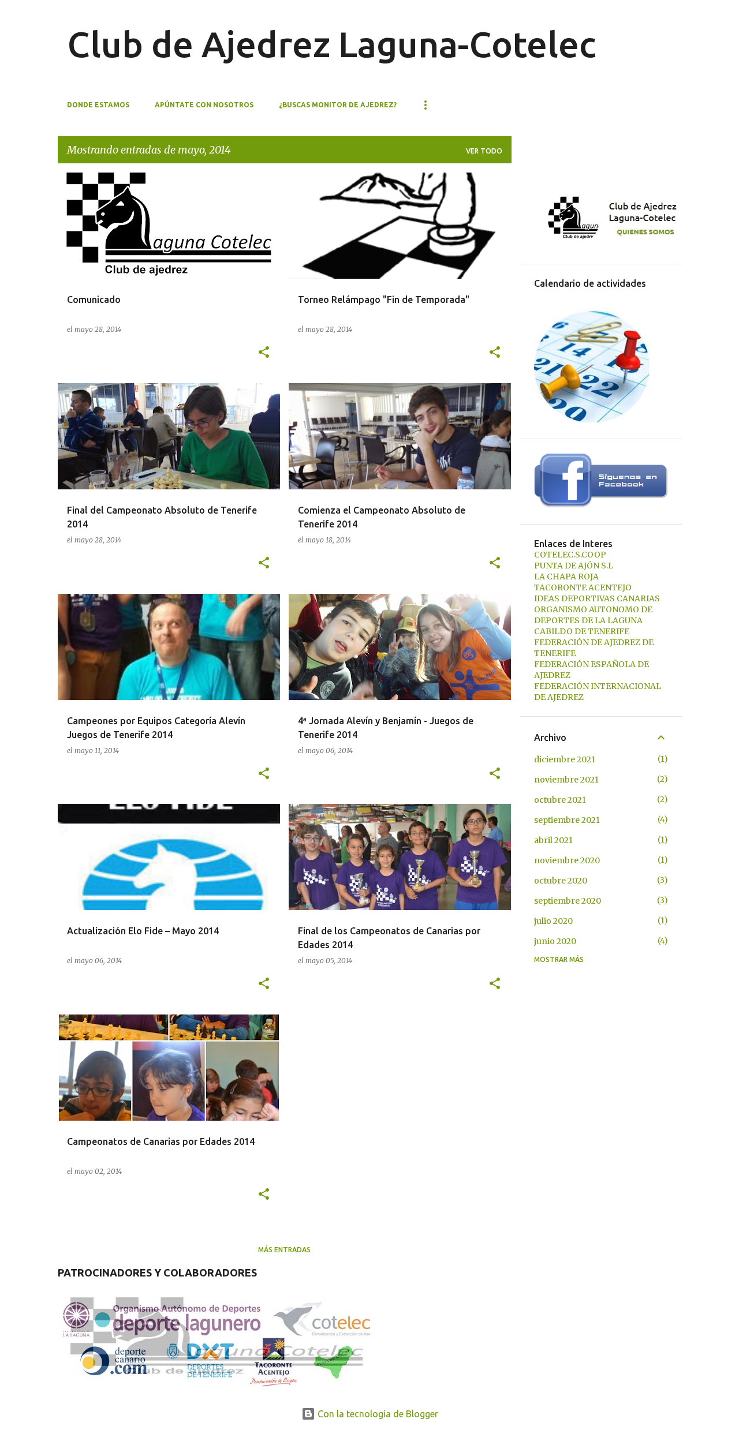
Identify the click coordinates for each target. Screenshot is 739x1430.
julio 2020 (553, 921)
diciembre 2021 (564, 759)
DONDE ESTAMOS (98, 104)
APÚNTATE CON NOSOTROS (204, 104)
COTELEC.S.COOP (570, 554)
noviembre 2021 (566, 779)
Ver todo (484, 151)
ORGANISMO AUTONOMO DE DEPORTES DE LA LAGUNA (593, 615)
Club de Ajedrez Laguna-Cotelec (331, 44)
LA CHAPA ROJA (566, 576)
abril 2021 (553, 840)
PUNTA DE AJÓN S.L (573, 565)
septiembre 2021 (567, 820)
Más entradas (284, 1249)
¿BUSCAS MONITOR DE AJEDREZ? (338, 104)
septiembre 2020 (567, 901)
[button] (264, 353)
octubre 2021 (560, 800)
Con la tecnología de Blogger (376, 1414)
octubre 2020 (560, 880)
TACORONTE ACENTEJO (583, 587)
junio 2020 (555, 941)
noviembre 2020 (567, 860)
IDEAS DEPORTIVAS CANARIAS (597, 598)
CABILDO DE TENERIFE (581, 631)
